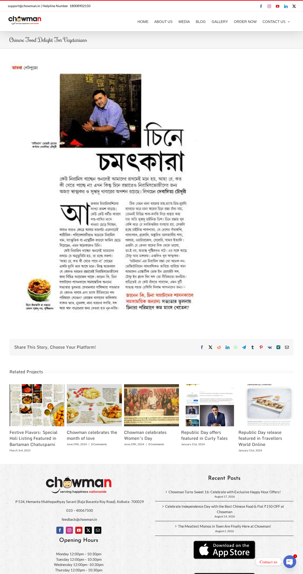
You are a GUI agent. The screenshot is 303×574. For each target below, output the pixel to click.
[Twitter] (88, 530)
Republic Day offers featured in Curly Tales (204, 435)
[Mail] (97, 530)
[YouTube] (78, 530)
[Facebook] (59, 530)
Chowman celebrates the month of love (92, 435)
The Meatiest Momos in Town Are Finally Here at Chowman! (224, 526)
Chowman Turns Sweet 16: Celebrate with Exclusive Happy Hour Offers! (225, 492)
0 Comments (99, 444)
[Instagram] (69, 530)
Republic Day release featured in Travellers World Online (260, 438)
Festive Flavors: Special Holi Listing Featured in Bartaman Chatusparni (33, 438)
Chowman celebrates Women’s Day (145, 435)
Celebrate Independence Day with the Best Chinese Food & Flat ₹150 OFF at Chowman (224, 509)
